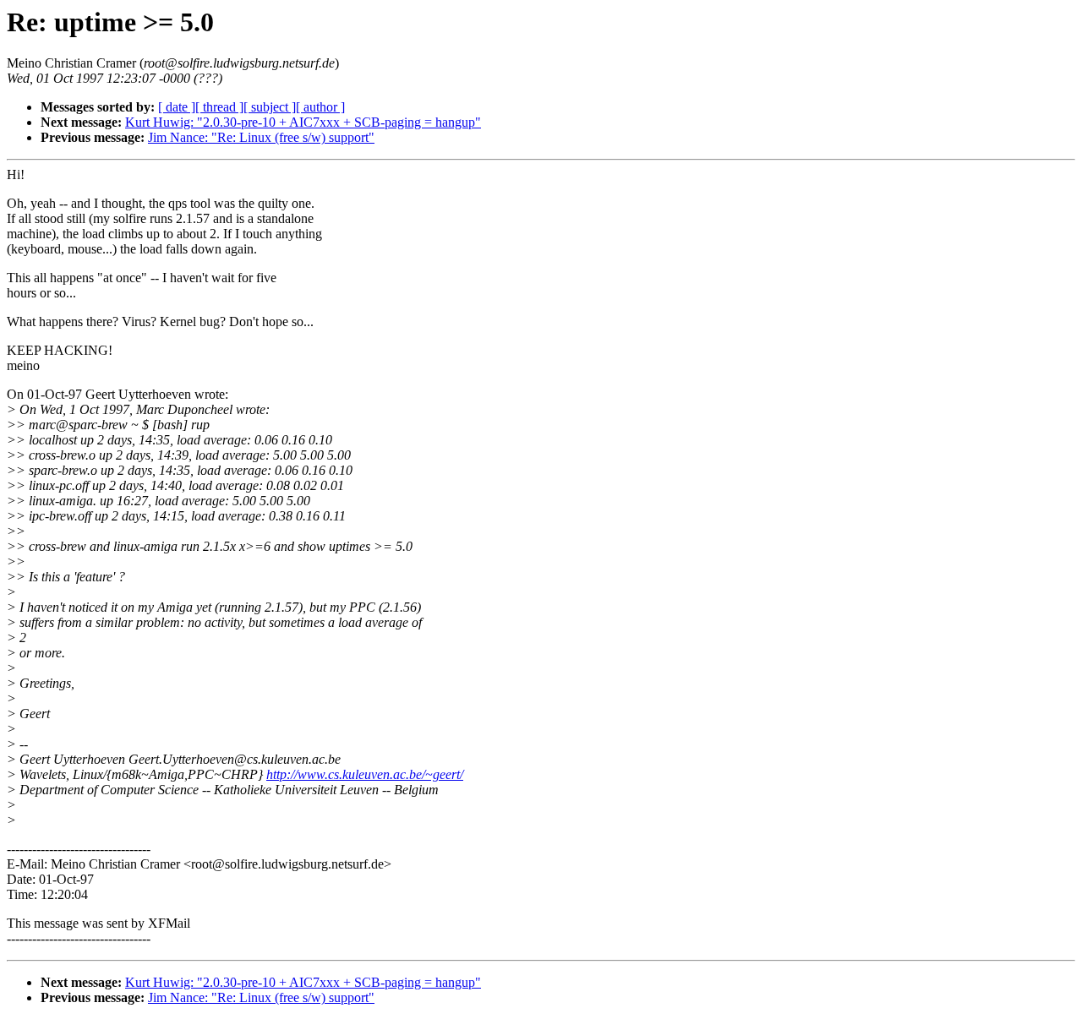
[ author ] (320, 107)
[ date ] (176, 107)
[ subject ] (269, 107)
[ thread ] (219, 107)
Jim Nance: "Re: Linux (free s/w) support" (261, 137)
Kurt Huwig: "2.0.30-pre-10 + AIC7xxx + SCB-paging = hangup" (303, 122)
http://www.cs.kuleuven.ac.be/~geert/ (364, 774)
